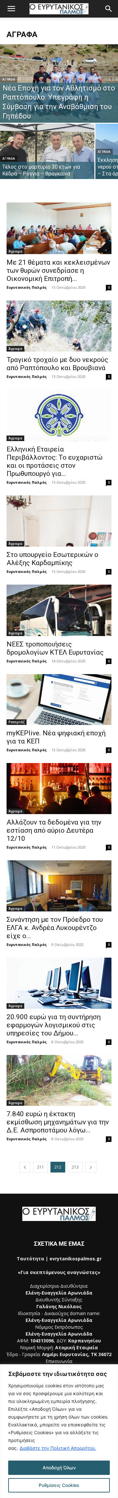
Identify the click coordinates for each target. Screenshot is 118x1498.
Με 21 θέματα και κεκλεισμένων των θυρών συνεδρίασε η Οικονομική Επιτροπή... (58, 270)
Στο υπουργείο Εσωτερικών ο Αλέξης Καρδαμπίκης (52, 559)
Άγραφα (8, 79)
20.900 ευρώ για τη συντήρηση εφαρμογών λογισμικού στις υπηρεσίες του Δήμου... (54, 1025)
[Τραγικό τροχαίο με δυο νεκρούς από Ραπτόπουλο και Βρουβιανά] (59, 326)
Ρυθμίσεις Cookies (59, 1485)
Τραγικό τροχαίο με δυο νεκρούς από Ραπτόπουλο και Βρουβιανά (57, 364)
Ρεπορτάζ (17, 722)
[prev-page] (24, 1167)
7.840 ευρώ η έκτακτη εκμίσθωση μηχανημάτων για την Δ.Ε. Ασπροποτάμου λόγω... (58, 1122)
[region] (59, 1431)
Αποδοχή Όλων (59, 1467)
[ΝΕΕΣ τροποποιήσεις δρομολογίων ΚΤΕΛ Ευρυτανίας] (59, 610)
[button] (11, 9)
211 (40, 1167)
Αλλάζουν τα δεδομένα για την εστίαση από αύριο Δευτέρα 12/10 (54, 830)
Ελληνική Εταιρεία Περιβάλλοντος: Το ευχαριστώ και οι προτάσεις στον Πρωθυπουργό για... (55, 461)
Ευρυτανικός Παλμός (27, 287)
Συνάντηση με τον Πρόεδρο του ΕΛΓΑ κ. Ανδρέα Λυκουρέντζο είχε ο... (55, 928)
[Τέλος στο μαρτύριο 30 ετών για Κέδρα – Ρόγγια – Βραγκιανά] (47, 159)
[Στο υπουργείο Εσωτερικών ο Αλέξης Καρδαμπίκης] (59, 521)
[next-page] (90, 1167)
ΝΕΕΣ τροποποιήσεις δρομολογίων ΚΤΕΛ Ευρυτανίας (55, 648)
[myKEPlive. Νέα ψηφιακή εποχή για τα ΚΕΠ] (59, 699)
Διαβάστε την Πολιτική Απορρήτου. (58, 1448)
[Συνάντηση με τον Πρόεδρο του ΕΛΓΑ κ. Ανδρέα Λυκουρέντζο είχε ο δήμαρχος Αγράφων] (59, 885)
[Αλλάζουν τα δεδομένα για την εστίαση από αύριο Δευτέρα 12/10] (59, 788)
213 (75, 1167)
